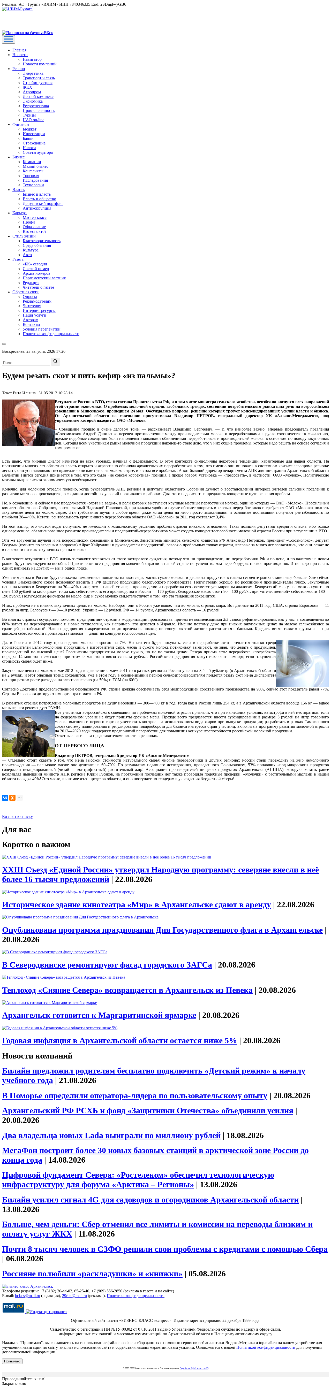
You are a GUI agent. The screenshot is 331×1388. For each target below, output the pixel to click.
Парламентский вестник (44, 278)
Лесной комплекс (38, 96)
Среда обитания (37, 245)
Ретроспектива (36, 106)
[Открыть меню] (8, 39)
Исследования (35, 180)
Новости (20, 54)
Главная (19, 50)
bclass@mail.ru (27, 1295)
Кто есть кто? (34, 231)
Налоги (29, 147)
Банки (28, 138)
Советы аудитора (38, 152)
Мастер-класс (35, 217)
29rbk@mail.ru (74, 1295)
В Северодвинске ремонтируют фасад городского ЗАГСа (107, 964)
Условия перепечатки (42, 329)
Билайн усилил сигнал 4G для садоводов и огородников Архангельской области (150, 1199)
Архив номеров (36, 273)
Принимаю (12, 1361)
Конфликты (33, 171)
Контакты (31, 324)
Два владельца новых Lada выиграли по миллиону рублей (111, 1135)
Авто (27, 254)
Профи (29, 222)
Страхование (34, 143)
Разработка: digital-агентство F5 (194, 1368)
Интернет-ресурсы (39, 310)
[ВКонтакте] (5, 798)
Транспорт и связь (39, 78)
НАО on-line (33, 120)
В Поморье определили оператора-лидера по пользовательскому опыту (134, 1095)
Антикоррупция (37, 208)
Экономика (33, 101)
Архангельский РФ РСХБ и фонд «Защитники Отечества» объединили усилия (147, 1110)
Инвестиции (34, 134)
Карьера (19, 213)
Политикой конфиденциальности (265, 1347)
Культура (31, 250)
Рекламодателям (37, 301)
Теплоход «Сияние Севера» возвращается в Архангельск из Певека (127, 990)
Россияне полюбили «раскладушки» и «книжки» (92, 1273)
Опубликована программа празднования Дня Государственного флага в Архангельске (162, 929)
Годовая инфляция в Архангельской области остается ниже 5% (119, 1040)
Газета (18, 259)
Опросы (30, 296)
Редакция (31, 282)
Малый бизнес (35, 166)
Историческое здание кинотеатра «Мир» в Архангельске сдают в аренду (136, 904)
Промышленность (39, 110)
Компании (32, 161)
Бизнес (18, 157)
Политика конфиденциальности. (135, 1295)
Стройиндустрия (37, 82)
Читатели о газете (38, 287)
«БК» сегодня (35, 264)
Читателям (32, 306)
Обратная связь (25, 292)
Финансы (20, 124)
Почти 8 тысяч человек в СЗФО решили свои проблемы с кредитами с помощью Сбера (165, 1249)
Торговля (31, 175)
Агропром (32, 92)
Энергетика (33, 73)
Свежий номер (36, 268)
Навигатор (32, 59)
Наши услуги (34, 315)
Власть (18, 189)
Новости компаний (40, 64)
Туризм (29, 115)
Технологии (33, 185)
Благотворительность (42, 241)
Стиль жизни (24, 236)
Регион (18, 68)
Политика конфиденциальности (51, 334)
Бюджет (29, 129)
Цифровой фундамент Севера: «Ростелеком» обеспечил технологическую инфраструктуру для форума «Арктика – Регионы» (138, 1179)
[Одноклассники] (12, 798)
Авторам (30, 320)
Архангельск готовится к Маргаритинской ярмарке (99, 1015)
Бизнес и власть (37, 194)
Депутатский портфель (43, 203)
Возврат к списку (17, 816)
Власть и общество (39, 199)
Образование (34, 227)
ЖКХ (27, 87)
